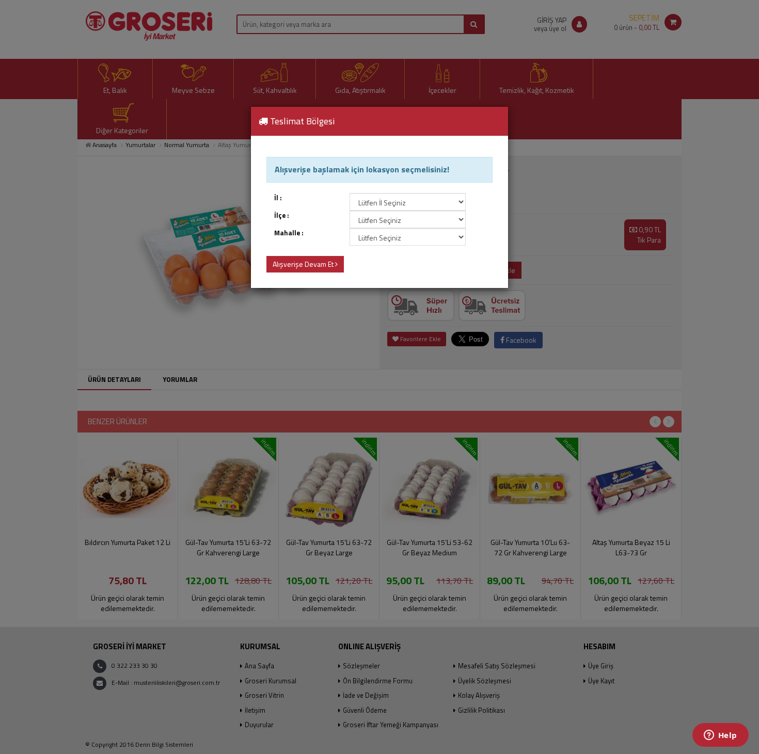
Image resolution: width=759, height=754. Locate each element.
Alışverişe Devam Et (304, 264)
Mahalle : (289, 233)
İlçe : (281, 215)
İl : (278, 198)
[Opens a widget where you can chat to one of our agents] (720, 736)
